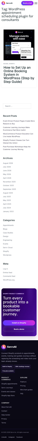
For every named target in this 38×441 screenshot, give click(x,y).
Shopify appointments (9, 384)
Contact (4, 411)
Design (5, 236)
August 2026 (8, 163)
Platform (23, 382)
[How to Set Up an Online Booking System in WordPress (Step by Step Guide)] (19, 45)
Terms (3, 423)
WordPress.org (8, 280)
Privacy (4, 419)
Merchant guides (26, 390)
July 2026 (7, 167)
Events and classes (8, 392)
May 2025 (7, 200)
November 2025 (9, 182)
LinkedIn (4, 437)
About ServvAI (6, 407)
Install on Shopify (19, 323)
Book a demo (19, 329)
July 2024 (7, 208)
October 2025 (8, 185)
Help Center (5, 415)
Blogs (6, 63)
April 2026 (7, 178)
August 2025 (8, 193)
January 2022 (8, 211)
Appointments (8, 225)
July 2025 (7, 197)
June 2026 (7, 171)
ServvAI (9, 3)
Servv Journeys (7, 388)
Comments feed (9, 276)
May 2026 (7, 174)
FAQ (21, 394)
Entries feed (7, 272)
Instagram (12, 437)
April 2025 (7, 204)
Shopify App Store (8, 395)
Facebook (19, 437)
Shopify (6, 251)
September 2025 (9, 189)
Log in (5, 269)
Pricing (22, 386)
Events (12, 63)
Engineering (7, 240)
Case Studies (8, 233)
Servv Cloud (7, 248)
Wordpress (7, 255)
